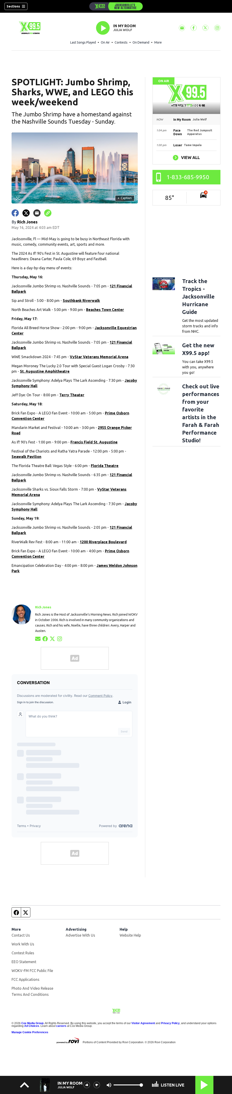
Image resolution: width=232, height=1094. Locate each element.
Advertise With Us (80, 935)
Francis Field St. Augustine (94, 442)
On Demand (141, 42)
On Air (105, 42)
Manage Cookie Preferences (30, 1032)
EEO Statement (24, 962)
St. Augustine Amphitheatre (45, 371)
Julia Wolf (122, 30)
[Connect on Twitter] (52, 638)
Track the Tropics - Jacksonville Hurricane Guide (198, 296)
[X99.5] (116, 6)
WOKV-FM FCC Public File (32, 971)
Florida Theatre (104, 466)
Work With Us (23, 944)
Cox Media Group (32, 1023)
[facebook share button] (15, 213)
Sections (13, 6)
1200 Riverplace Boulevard (103, 542)
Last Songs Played (83, 42)
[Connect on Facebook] (45, 638)
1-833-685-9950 (188, 177)
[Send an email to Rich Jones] (38, 638)
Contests (121, 42)
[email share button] (37, 213)
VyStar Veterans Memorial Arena (99, 357)
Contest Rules (23, 953)
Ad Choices (31, 1026)
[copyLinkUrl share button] (47, 213)
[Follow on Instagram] (59, 638)
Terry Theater (71, 395)
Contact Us (21, 935)
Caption (125, 198)
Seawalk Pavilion (26, 457)
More (158, 42)
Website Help (130, 935)
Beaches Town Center (105, 310)
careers (61, 1026)
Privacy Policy (170, 1023)
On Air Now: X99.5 (186, 106)
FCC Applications (25, 979)
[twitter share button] (26, 213)
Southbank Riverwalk (81, 301)
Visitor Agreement (143, 1023)
